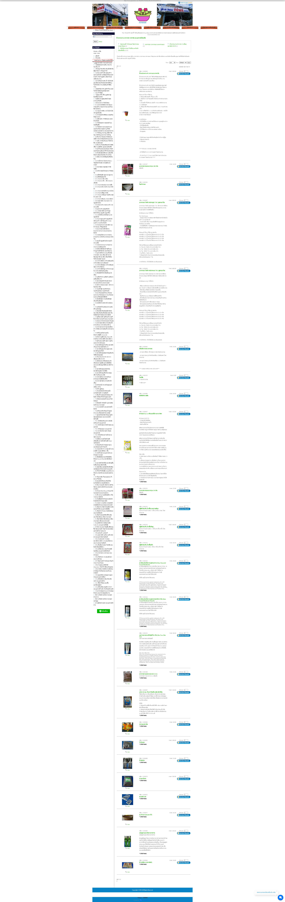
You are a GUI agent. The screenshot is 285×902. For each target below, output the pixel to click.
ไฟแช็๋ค (141, 377)
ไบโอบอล (142, 742)
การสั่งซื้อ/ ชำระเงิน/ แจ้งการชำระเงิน (114, 27)
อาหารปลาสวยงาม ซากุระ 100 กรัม (148, 166)
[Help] (100, 41)
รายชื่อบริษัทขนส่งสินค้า (152, 27)
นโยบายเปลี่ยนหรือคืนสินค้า (171, 27)
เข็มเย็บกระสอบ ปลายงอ (145, 348)
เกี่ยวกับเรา (190, 27)
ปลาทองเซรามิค (143, 724)
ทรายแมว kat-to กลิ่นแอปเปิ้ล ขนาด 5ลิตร (150, 413)
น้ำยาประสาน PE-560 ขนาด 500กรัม (149, 73)
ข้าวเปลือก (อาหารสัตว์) (145, 862)
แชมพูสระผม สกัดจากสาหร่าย (147, 833)
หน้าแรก (76, 27)
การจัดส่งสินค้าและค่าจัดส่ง (133, 27)
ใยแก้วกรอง (142, 184)
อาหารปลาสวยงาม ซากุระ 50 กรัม (148, 490)
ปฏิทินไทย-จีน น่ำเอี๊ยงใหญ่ (146, 526)
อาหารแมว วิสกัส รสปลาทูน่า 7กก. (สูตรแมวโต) (152, 202)
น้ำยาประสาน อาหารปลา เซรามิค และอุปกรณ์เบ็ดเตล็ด (131, 38)
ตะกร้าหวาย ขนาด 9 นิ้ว (145, 814)
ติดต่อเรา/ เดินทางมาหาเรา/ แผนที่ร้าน (95, 27)
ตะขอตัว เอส (142, 796)
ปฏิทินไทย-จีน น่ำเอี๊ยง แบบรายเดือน (149, 508)
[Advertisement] (103, 654)
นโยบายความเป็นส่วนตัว (209, 27)
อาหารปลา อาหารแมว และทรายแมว (154, 44)
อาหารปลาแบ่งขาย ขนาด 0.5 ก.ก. (148, 674)
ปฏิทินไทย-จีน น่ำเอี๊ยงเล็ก (146, 544)
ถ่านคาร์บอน (142, 778)
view (128, 120)
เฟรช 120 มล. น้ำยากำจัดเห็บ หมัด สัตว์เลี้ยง (150, 692)
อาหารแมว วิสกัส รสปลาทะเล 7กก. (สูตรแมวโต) (152, 270)
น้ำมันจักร (142, 760)
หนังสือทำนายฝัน (143, 395)
